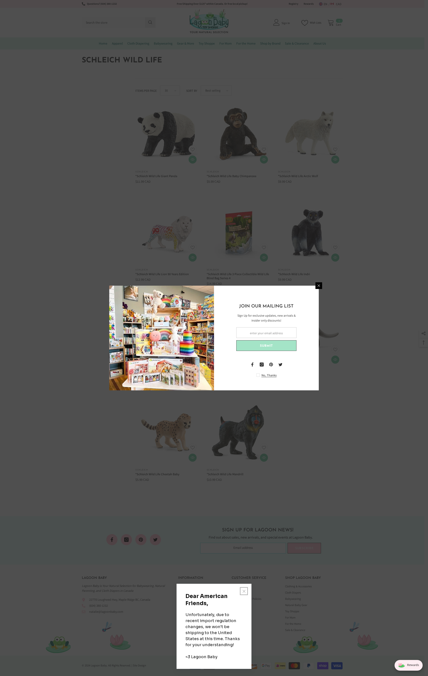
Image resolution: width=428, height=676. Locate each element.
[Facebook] (252, 364)
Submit (266, 346)
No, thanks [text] (269, 375)
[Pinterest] (271, 364)
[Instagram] (261, 364)
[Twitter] (280, 364)
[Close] (318, 285)
